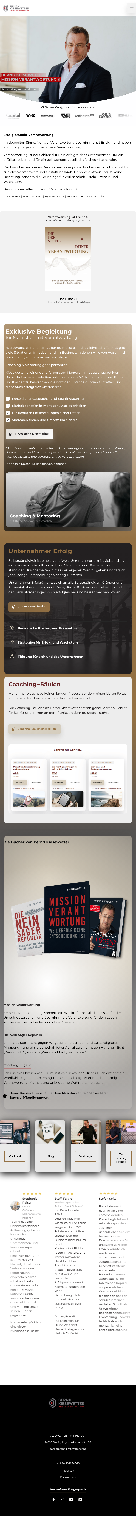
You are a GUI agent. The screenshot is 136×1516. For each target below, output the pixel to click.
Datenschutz (68, 1477)
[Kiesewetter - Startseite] (68, 1403)
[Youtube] (72, 1500)
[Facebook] (55, 1500)
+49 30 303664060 (68, 1463)
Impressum (68, 1470)
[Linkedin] (81, 1500)
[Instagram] (64, 1500)
